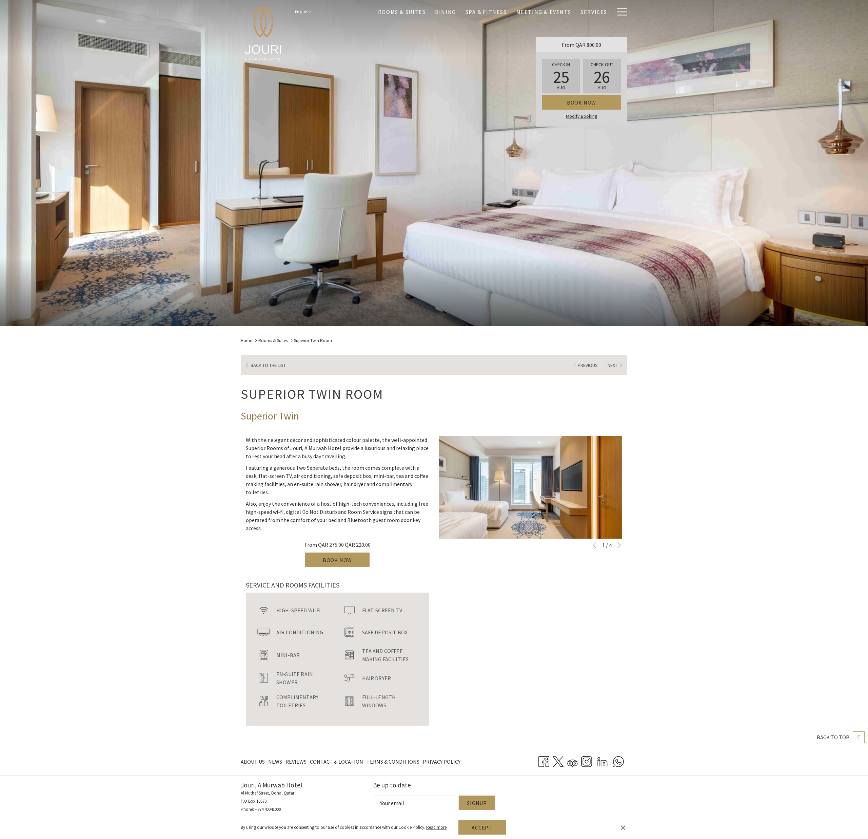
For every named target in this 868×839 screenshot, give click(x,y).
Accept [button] (482, 827)
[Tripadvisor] (572, 760)
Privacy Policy (441, 761)
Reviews (296, 761)
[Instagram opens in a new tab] (586, 760)
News (275, 761)
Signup (477, 803)
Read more (436, 827)
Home (246, 340)
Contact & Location (336, 761)
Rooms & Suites (273, 340)
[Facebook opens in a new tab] (543, 760)
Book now (581, 102)
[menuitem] (401, 11)
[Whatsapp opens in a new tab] (618, 760)
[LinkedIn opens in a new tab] (602, 760)
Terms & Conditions (393, 761)
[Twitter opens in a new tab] (558, 760)
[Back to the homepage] (263, 33)
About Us (253, 761)
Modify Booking (581, 116)
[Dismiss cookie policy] (623, 827)
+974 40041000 (268, 809)
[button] (561, 76)
